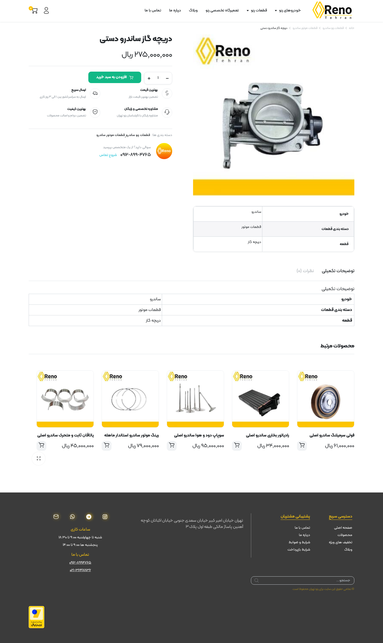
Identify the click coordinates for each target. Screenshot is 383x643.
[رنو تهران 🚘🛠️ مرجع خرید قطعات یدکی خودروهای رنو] (333, 11)
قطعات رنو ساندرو (333, 28)
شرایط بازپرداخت (298, 549)
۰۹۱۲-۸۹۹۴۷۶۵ (80, 562)
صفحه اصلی (343, 527)
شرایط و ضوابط (299, 542)
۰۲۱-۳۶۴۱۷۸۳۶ (80, 570)
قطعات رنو (259, 11)
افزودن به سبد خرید (111, 77)
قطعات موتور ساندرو (305, 28)
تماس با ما (153, 11)
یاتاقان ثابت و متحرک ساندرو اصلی (65, 435)
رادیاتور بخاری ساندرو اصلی (267, 435)
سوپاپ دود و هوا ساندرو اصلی (199, 435)
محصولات (344, 535)
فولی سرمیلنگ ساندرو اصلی (332, 435)
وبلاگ (193, 11)
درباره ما (175, 11)
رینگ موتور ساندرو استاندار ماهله (131, 435)
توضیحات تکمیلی (338, 270)
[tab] (338, 270)
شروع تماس (108, 155)
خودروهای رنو (290, 11)
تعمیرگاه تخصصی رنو (222, 11)
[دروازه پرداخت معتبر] (36, 617)
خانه (351, 28)
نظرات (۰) (305, 270)
